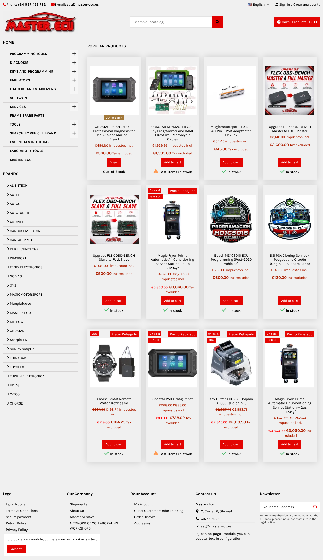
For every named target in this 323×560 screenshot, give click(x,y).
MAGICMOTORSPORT (26, 294)
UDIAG (15, 385)
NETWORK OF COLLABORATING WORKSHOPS (94, 526)
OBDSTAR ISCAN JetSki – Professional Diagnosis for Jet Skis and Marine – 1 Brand (114, 133)
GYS (13, 285)
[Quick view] (134, 66)
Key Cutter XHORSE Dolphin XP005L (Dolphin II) (231, 401)
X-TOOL (15, 394)
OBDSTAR (17, 331)
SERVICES (18, 107)
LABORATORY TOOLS (26, 151)
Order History (144, 517)
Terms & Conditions (22, 511)
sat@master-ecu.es (83, 4)
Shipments (78, 504)
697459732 (210, 519)
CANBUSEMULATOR (25, 231)
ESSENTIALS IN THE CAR (30, 142)
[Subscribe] (315, 507)
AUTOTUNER (19, 213)
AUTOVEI (16, 222)
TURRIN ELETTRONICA (27, 376)
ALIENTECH (19, 185)
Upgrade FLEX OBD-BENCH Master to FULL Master (290, 129)
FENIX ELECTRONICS (26, 267)
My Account (143, 504)
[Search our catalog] (217, 22)
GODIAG (16, 276)
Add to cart (172, 162)
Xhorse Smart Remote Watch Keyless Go (114, 401)
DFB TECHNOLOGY (24, 249)
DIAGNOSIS (19, 63)
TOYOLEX (17, 367)
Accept (16, 549)
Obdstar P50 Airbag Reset (172, 399)
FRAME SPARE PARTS (27, 116)
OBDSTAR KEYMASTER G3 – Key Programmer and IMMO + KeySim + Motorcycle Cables (172, 133)
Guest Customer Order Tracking (158, 511)
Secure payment (18, 517)
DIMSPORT (18, 258)
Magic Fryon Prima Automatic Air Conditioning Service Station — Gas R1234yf (172, 261)
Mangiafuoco (20, 303)
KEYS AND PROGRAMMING (31, 72)
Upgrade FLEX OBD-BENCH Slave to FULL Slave (114, 257)
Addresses (142, 523)
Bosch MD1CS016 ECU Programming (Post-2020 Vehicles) (231, 259)
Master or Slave (82, 517)
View (114, 162)
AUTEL (15, 195)
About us (77, 511)
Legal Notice (15, 504)
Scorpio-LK (18, 340)
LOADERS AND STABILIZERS (33, 89)
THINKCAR (18, 358)
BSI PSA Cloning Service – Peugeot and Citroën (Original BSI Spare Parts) (290, 259)
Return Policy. (17, 523)
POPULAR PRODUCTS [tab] (106, 46)
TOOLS (15, 124)
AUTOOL (16, 204)
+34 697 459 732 (32, 4)
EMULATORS (20, 80)
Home (8, 42)
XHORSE (16, 403)
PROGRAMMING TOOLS (28, 54)
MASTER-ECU (21, 160)
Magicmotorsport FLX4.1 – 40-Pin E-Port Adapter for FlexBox (231, 131)
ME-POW (17, 322)
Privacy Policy (17, 529)
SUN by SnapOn (22, 349)
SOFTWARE (19, 98)
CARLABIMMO (21, 240)
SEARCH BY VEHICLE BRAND (33, 133)
